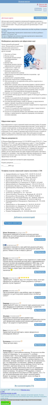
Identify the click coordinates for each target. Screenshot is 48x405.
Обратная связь (25, 390)
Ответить (41, 239)
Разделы (38, 9)
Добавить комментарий (24, 217)
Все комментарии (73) (24, 386)
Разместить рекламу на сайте (8, 393)
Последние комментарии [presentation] (13, 223)
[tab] (13, 223)
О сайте (2, 391)
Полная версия (24, 1)
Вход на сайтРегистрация (43, 5)
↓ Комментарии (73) (40, 18)
